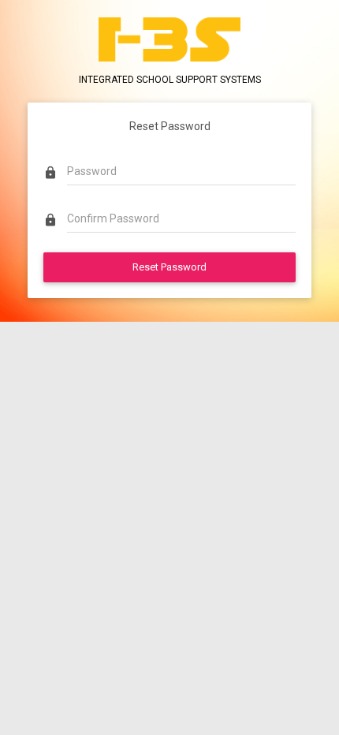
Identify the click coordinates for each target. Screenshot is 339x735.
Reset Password (169, 267)
